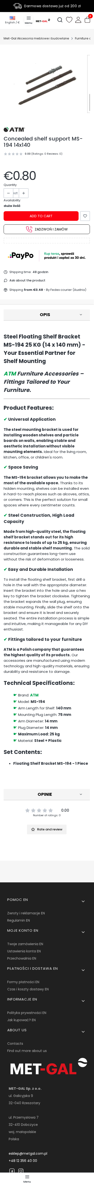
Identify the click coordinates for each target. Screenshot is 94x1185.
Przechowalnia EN (21, 958)
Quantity (10, 185)
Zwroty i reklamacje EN (26, 913)
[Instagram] (21, 1171)
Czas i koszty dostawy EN (28, 989)
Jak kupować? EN (21, 1020)
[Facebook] (12, 1171)
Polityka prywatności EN (26, 1012)
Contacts (15, 1043)
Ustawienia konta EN (24, 951)
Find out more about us (27, 1050)
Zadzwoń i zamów (51, 229)
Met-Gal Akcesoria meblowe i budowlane (36, 38)
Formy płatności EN (23, 982)
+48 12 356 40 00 (23, 1160)
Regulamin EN (18, 920)
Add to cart (41, 216)
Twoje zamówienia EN (25, 944)
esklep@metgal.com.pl (28, 1153)
